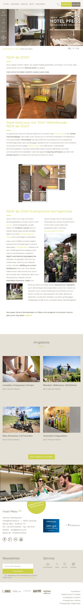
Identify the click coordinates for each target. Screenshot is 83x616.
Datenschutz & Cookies (70, 594)
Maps (57, 567)
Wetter (64, 567)
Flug (3, 42)
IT (73, 48)
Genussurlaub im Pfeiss (53, 231)
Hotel (6, 4)
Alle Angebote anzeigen (41, 457)
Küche (9, 225)
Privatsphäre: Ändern (71, 597)
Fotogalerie (47, 567)
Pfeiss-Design (34, 146)
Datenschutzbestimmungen (24, 577)
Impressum (75, 591)
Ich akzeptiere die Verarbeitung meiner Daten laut (20, 576)
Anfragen (66, 4)
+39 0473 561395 (13, 527)
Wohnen (15, 4)
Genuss (24, 4)
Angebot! (28, 315)
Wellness (40, 4)
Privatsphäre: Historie (71, 600)
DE (69, 48)
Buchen (76, 4)
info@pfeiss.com (18, 530)
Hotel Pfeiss (51, 530)
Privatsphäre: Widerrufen (70, 603)
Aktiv (31, 4)
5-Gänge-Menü (22, 247)
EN (77, 48)
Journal (73, 567)
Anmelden (18, 571)
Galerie (3, 15)
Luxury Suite (59, 134)
